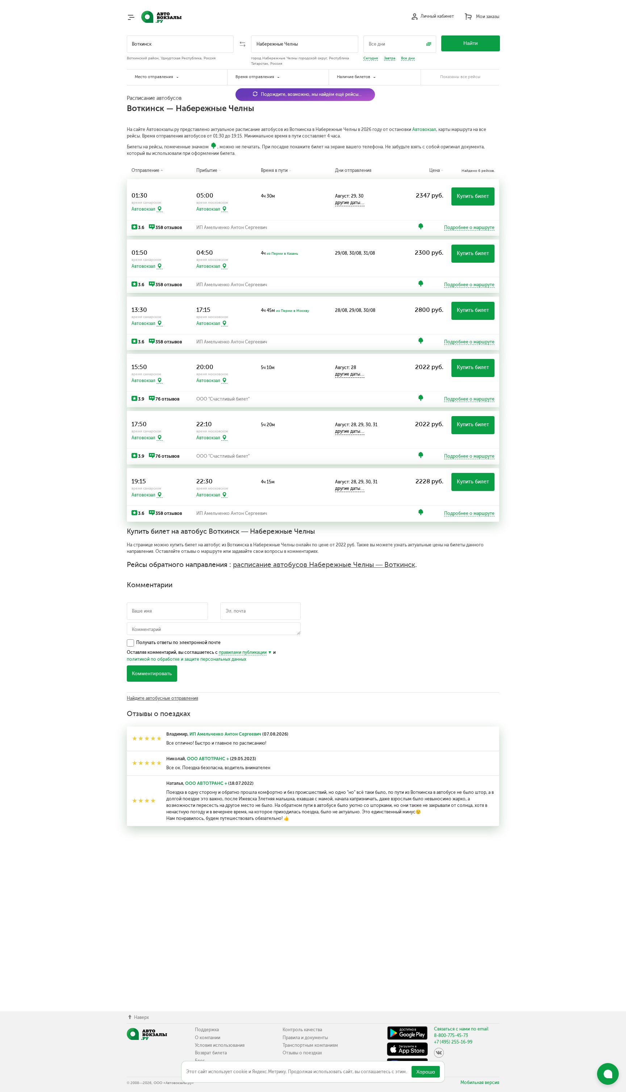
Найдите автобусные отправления (162, 698)
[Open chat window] (608, 1074)
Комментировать (152, 673)
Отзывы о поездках (302, 1052)
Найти (470, 43)
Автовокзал (424, 129)
